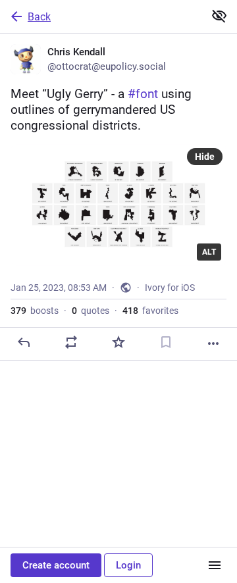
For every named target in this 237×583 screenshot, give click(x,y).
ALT (209, 252)
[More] (213, 343)
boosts (35, 310)
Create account (56, 565)
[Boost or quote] (71, 342)
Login (128, 565)
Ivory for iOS (170, 287)
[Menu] (214, 565)
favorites (150, 310)
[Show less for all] (219, 16)
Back (39, 17)
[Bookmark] (166, 342)
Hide (205, 156)
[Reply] (24, 342)
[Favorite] (118, 342)
